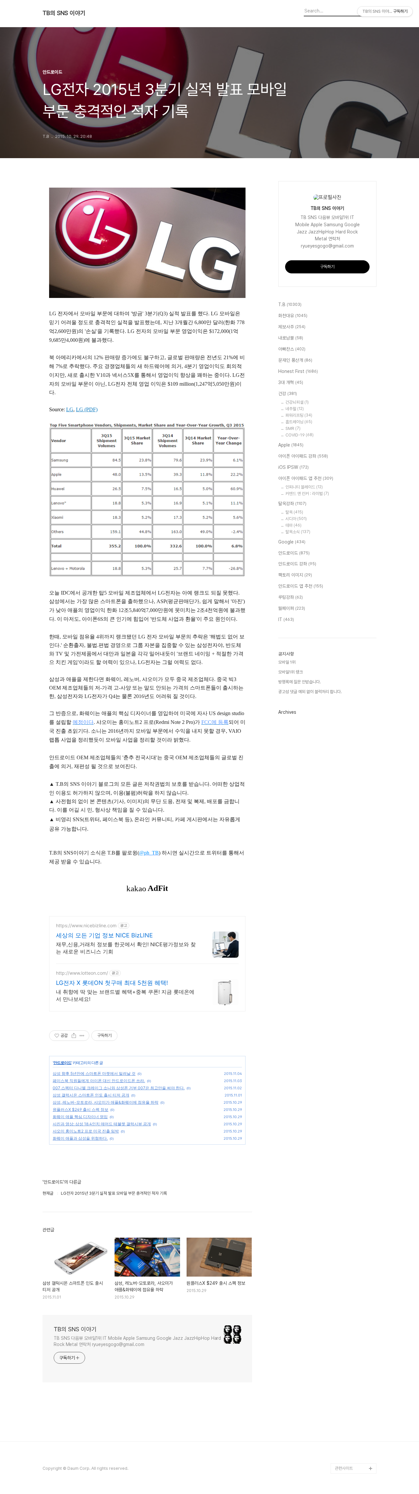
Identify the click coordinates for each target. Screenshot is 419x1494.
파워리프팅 (298, 415)
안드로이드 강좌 (297, 563)
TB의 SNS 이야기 (64, 13)
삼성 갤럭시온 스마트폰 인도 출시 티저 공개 (91, 1095)
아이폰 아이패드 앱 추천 (305, 478)
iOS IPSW (293, 467)
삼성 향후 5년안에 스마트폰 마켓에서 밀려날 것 (94, 1073)
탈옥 (294, 512)
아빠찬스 (291, 349)
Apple (290, 445)
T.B (289, 304)
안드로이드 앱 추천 (300, 586)
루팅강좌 (290, 597)
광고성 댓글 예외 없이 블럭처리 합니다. (310, 691)
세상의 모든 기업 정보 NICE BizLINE (104, 935)
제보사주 (291, 326)
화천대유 (292, 315)
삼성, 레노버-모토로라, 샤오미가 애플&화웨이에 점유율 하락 (105, 1102)
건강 (287, 393)
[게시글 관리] (82, 1036)
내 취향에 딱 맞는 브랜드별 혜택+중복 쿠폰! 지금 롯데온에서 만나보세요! (125, 995)
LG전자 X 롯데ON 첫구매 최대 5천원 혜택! (112, 982)
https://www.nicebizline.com (86, 925)
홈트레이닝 (298, 421)
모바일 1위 (287, 662)
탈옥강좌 (292, 503)
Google (291, 541)
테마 (293, 525)
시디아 (296, 518)
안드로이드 (62, 1062)
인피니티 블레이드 (304, 487)
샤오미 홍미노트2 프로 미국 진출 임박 (86, 1131)
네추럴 (294, 408)
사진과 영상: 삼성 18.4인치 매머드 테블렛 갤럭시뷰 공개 (102, 1123)
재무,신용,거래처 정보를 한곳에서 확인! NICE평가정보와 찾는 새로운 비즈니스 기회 (126, 948)
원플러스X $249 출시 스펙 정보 (80, 1109)
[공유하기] (74, 1036)
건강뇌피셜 (297, 402)
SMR (293, 428)
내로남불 (290, 338)
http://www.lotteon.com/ (82, 973)
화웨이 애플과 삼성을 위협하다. (80, 1138)
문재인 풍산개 (295, 360)
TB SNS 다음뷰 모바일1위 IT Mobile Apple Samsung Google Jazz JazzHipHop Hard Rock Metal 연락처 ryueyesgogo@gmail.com (137, 1341)
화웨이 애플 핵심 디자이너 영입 (80, 1116)
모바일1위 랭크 (290, 672)
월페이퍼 (291, 608)
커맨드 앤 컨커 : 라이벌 (307, 493)
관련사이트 (344, 1468)
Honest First (298, 371)
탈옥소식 (297, 531)
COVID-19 (299, 435)
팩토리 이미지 (295, 575)
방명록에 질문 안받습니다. (299, 681)
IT (286, 619)
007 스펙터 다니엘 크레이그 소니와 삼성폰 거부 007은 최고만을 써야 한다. (119, 1087)
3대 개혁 (290, 382)
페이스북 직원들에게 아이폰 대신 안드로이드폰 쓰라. (99, 1080)
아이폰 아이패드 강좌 (303, 456)
